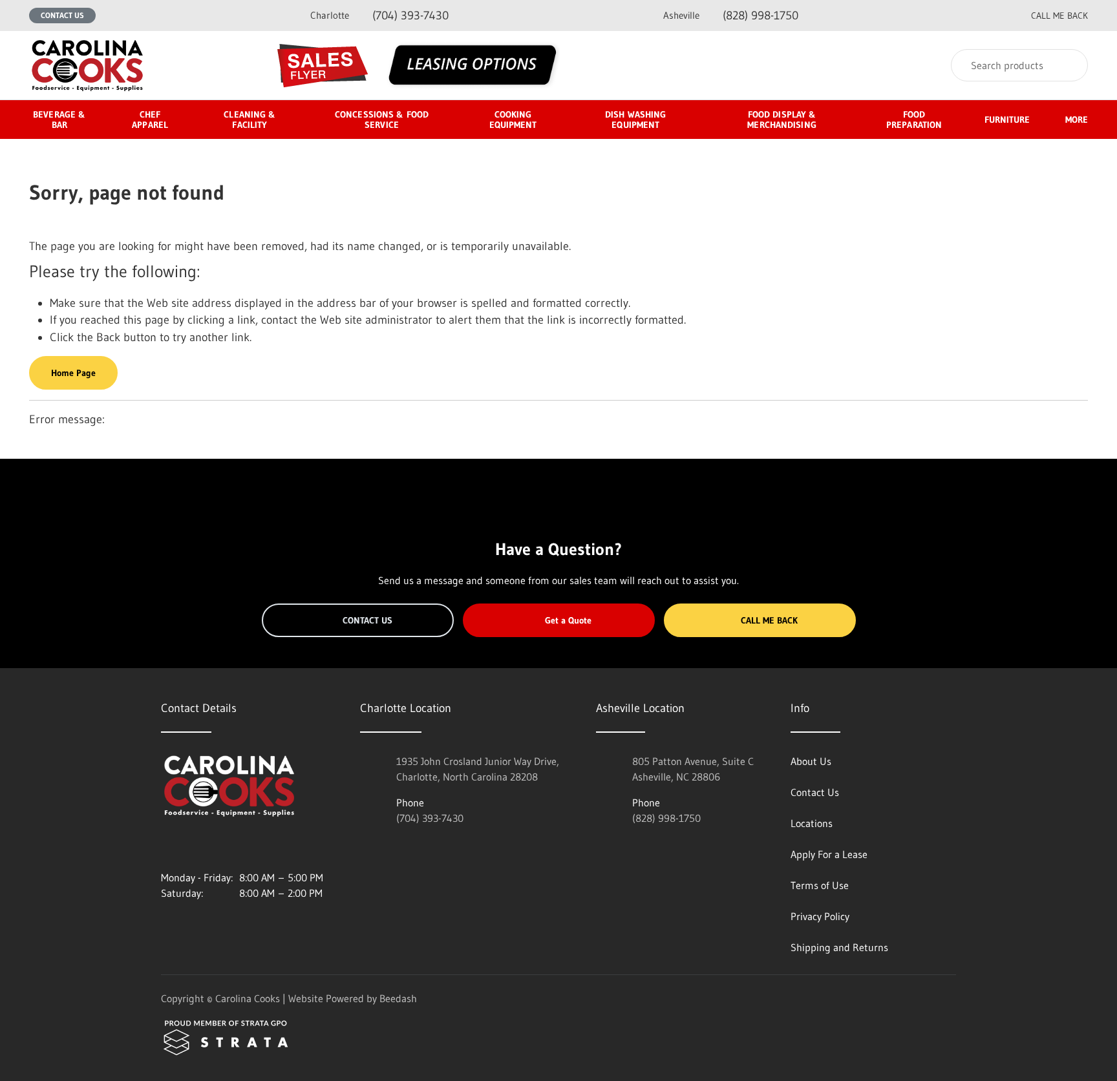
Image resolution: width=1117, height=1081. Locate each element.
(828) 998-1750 (730, 15)
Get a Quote (568, 620)
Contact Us (62, 15)
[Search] (1069, 65)
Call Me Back (769, 620)
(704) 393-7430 (379, 15)
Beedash (398, 998)
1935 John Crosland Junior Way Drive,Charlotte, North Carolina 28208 (477, 769)
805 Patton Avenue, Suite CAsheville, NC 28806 (693, 769)
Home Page (73, 373)
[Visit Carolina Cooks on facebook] (194, 846)
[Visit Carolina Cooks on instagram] (167, 846)
